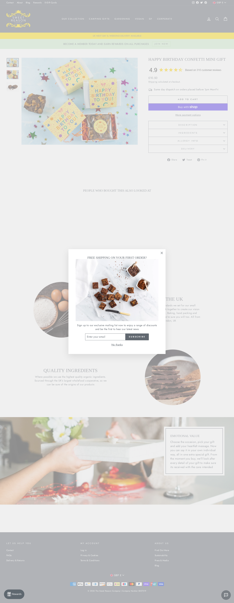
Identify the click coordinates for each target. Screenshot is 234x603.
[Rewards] (14, 594)
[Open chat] (226, 595)
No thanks (117, 345)
